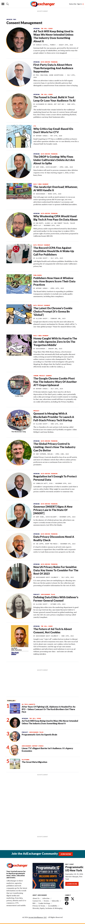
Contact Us (37, 901)
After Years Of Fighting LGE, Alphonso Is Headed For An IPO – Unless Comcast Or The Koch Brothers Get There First (48, 709)
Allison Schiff (41, 258)
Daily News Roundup (40, 184)
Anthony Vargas (41, 136)
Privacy (36, 411)
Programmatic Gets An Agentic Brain (39, 734)
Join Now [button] (65, 854)
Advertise (45, 898)
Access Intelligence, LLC (37, 917)
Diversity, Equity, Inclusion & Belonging (47, 908)
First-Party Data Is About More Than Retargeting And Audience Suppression (53, 68)
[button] (7, 4)
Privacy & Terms (39, 906)
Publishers (37, 275)
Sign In (79, 4)
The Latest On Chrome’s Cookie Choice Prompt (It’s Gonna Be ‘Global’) (52, 311)
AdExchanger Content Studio (32, 746)
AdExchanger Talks (48, 594)
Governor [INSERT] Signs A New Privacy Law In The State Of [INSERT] (52, 510)
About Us (36, 898)
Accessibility (52, 906)
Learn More (72, 884)
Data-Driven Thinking (49, 62)
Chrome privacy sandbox (42, 376)
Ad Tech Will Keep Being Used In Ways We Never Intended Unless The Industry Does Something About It (50, 722)
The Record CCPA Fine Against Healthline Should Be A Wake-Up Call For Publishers (53, 251)
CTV (34, 126)
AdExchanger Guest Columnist (47, 577)
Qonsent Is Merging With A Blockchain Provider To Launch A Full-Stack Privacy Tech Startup (53, 417)
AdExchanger (40, 194)
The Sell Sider (46, 28)
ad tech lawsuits (28, 704)
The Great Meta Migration (34, 762)
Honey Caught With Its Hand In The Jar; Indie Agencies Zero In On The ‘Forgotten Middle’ (55, 342)
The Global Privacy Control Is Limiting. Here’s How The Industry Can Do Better (54, 447)
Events (46, 901)
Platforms (25, 760)
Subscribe (72, 4)
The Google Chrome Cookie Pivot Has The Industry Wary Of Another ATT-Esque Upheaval (55, 382)
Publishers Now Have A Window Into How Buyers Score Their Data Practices (54, 281)
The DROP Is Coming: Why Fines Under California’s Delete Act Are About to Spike (54, 160)
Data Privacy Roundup (41, 245)
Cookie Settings (44, 903)
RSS (34, 903)
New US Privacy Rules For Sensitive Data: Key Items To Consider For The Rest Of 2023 (55, 570)
